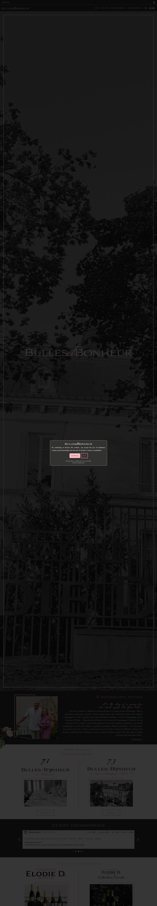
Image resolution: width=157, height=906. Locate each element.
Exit (84, 456)
